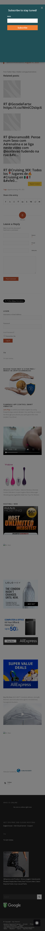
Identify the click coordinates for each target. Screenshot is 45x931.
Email (9, 16)
